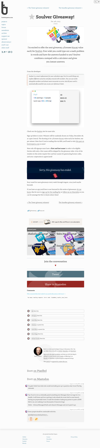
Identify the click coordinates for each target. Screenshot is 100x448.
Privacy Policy (74, 437)
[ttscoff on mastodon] (9, 52)
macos (42, 211)
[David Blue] (28, 320)
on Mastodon (41, 379)
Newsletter (49, 439)
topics (4, 25)
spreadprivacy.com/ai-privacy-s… (38, 415)
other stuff (5, 48)
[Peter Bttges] (28, 334)
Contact (48, 437)
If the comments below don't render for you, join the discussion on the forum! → (46, 294)
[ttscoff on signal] (11, 52)
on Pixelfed (40, 371)
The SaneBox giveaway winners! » (70, 8)
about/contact (6, 42)
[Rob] (28, 311)
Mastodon (65, 351)
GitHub (60, 351)
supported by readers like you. (59, 361)
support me (6, 36)
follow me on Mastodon (71, 192)
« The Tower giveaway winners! (38, 8)
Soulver (38, 51)
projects (4, 22)
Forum (48, 441)
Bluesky (46, 358)
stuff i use (5, 45)
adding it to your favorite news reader (53, 356)
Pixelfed (24, 441)
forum (4, 27)
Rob (32, 311)
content (48, 361)
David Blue (34, 320)
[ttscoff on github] (5, 52)
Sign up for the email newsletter (52, 354)
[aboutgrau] (28, 316)
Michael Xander (35, 338)
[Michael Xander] (28, 338)
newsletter (5, 30)
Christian (33, 325)
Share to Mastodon (55, 284)
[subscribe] (2, 52)
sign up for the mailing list (51, 192)
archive (4, 33)
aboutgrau (34, 315)
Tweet (55, 23)
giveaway (33, 211)
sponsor (4, 39)
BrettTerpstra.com (7, 17)
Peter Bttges (34, 334)
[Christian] (28, 325)
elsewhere (73, 351)
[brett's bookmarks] (7, 52)
